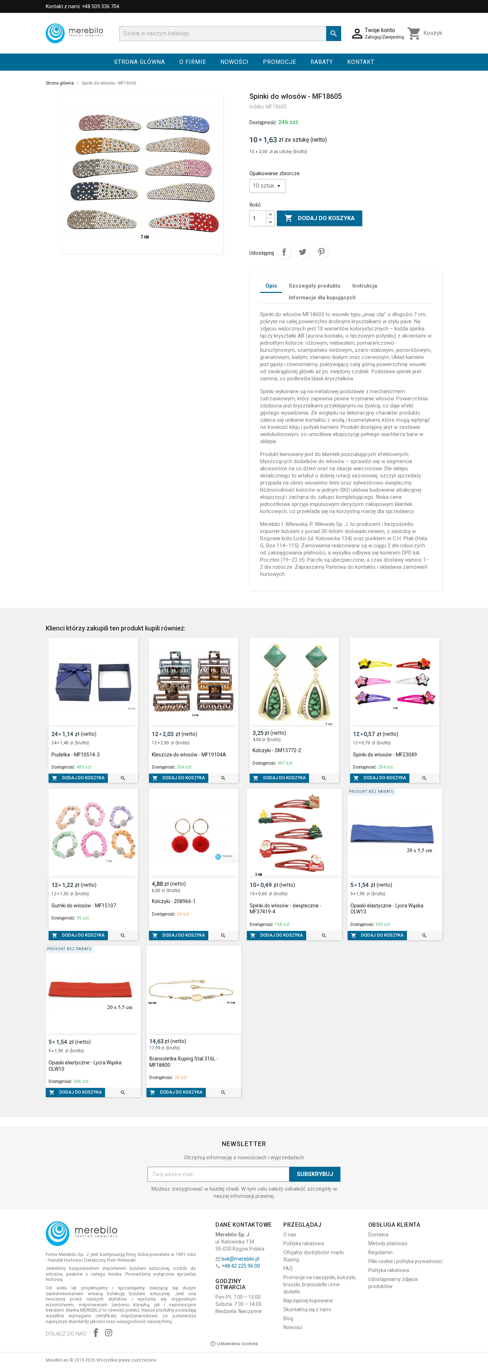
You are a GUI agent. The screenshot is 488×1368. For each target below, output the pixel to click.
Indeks (256, 107)
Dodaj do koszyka (319, 218)
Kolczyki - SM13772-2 (277, 750)
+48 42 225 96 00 (240, 1266)
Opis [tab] (271, 286)
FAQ (288, 1268)
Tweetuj (302, 252)
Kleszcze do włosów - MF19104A (189, 755)
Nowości (234, 62)
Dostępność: (263, 122)
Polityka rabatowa (303, 1243)
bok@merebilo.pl (240, 1259)
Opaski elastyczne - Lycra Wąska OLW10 (85, 1066)
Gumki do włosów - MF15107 (83, 905)
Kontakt (360, 62)
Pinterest (321, 252)
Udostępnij (284, 252)
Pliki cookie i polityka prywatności (405, 1261)
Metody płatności (387, 1243)
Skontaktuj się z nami (307, 1309)
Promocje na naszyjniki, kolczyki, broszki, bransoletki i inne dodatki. (319, 1284)
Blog (288, 1318)
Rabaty (321, 62)
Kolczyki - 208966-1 (174, 901)
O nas (289, 1234)
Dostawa (378, 1234)
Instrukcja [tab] (364, 286)
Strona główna (139, 62)
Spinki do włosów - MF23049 (385, 755)
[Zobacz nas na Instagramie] (108, 1333)
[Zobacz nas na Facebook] (95, 1333)
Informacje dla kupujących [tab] (322, 297)
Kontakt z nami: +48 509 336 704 (82, 6)
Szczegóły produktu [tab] (314, 286)
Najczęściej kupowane (308, 1300)
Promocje (279, 62)
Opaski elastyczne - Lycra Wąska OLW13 (386, 909)
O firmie (192, 62)
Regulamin (380, 1252)
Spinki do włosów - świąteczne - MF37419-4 (286, 909)
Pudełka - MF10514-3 (75, 755)
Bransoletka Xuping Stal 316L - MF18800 (183, 1062)
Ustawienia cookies (237, 1343)
